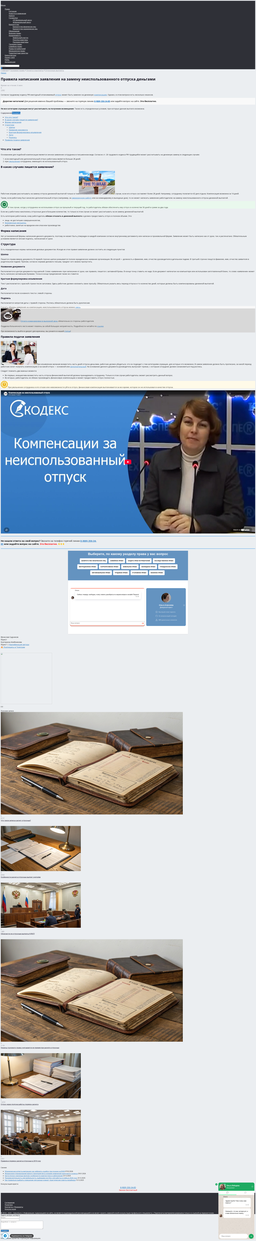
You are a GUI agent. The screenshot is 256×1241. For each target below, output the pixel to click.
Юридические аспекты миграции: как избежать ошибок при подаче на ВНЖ (35, 1171)
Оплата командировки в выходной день (39, 321)
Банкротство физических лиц (24, 27)
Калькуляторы (10, 55)
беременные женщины (15, 223)
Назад (3, 73)
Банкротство (14, 24)
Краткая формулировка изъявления (25, 132)
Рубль (7, 60)
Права (7, 9)
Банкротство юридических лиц (25, 29)
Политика (9, 1205)
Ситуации (12, 11)
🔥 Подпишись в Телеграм (13, 647)
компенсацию (100, 95)
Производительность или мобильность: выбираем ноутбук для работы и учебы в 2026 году (41, 1178)
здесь (77, 307)
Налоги (11, 16)
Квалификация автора (19, 644)
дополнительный (78, 366)
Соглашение (9, 1202)
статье (67, 331)
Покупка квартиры (20, 40)
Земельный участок (20, 38)
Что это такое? (11, 117)
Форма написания (13, 122)
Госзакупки (13, 18)
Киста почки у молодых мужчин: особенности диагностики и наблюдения (34, 1176)
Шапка (12, 127)
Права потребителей (17, 49)
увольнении (14, 161)
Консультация (10, 1209)
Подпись (13, 137)
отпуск (58, 95)
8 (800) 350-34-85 (102, 101)
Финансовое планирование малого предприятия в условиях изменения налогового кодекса (41, 1173)
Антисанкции (10, 62)
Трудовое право (15, 44)
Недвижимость (15, 35)
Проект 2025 (10, 57)
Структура (9, 125)
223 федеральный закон (22, 20)
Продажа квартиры (20, 42)
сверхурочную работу (82, 198)
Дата (11, 135)
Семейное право (15, 46)
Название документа (18, 130)
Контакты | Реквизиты (14, 1207)
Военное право (15, 33)
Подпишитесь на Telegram (22, 1236)
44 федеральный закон (22, 22)
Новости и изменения (17, 13)
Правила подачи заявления (17, 140)
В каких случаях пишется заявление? (21, 120)
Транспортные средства (18, 53)
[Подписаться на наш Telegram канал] (5, 1236)
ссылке (100, 326)
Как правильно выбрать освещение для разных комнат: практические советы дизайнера (40, 1180)
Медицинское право (17, 51)
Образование (14, 31)
